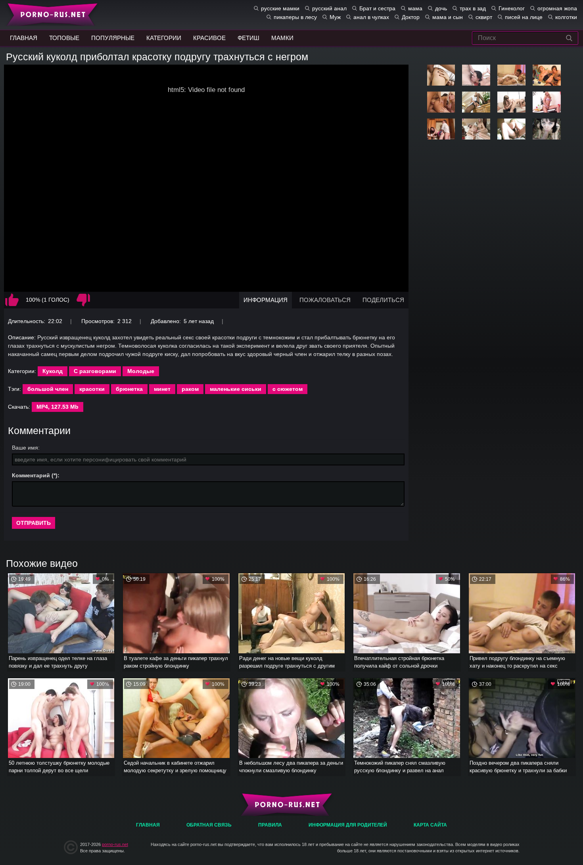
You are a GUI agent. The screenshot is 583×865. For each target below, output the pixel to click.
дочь (441, 8)
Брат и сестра (377, 8)
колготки (566, 17)
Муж (335, 17)
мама (415, 8)
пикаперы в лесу (295, 17)
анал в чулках (371, 17)
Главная (50, 14)
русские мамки (280, 8)
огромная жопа (557, 8)
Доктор (411, 17)
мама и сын (447, 17)
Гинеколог (512, 8)
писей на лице (524, 17)
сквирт (484, 17)
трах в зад (473, 8)
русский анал (329, 8)
